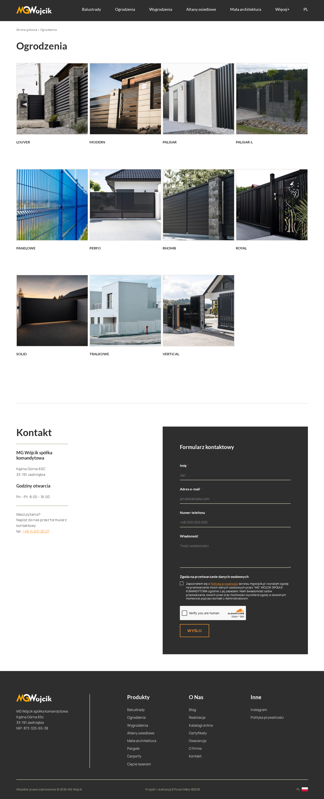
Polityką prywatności (224, 584)
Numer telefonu (192, 512)
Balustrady (91, 9)
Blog (192, 709)
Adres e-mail (191, 489)
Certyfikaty (198, 733)
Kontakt (195, 756)
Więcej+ (282, 9)
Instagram (259, 709)
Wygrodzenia (160, 9)
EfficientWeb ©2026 (186, 789)
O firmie (195, 748)
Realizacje (197, 717)
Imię (184, 465)
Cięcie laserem (139, 764)
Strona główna (26, 30)
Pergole (133, 748)
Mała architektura (245, 9)
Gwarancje (197, 740)
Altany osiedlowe (201, 9)
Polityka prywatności (267, 717)
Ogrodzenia (125, 9)
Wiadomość (189, 536)
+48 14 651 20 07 (36, 531)
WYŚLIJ (194, 630)
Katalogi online (201, 725)
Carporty (134, 756)
